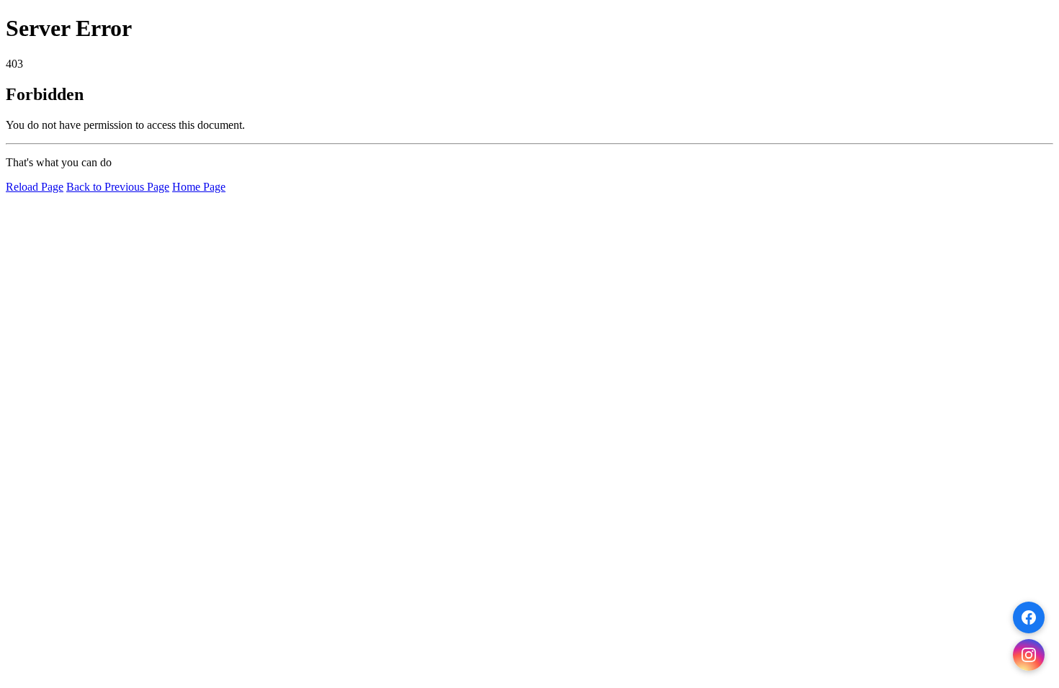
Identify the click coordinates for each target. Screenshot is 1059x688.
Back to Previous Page (117, 187)
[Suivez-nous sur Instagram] (1029, 655)
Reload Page (34, 187)
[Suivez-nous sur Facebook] (1029, 617)
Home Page (198, 187)
